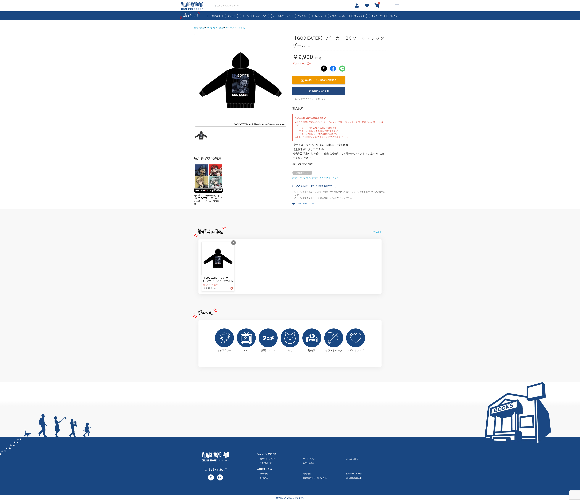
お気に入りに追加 (320, 91)
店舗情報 (307, 473)
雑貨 (202, 28)
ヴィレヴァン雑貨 (215, 28)
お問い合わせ (309, 463)
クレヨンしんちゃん (398, 16)
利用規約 (264, 478)
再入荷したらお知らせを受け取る (321, 80)
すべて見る (376, 231)
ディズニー (302, 16)
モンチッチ (377, 16)
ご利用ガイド (266, 463)
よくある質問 (352, 459)
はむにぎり (215, 16)
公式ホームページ (354, 473)
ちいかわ (319, 16)
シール (246, 16)
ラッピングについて (305, 203)
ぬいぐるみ (261, 16)
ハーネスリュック (281, 16)
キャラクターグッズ (235, 28)
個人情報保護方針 (354, 478)
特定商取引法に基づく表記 (315, 478)
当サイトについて (268, 459)
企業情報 (264, 473)
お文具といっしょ (338, 16)
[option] (240, 80)
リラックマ (359, 16)
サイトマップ (309, 459)
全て (196, 28)
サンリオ (231, 16)
